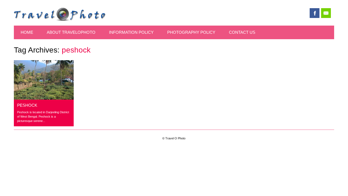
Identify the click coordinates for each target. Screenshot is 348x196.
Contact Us (242, 32)
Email (326, 13)
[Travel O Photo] (60, 19)
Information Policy (131, 32)
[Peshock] (44, 98)
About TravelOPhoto (71, 32)
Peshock (27, 105)
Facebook (314, 13)
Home (27, 32)
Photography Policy (191, 32)
